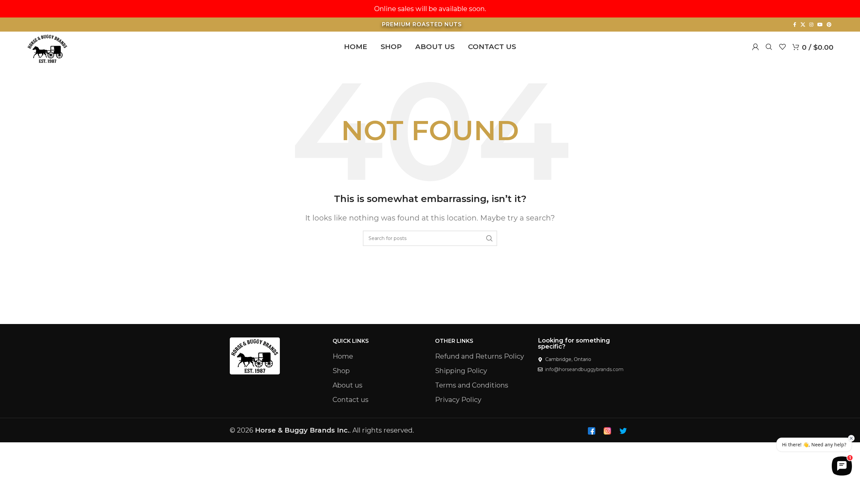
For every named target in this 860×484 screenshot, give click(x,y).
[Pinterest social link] (829, 24)
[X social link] (803, 24)
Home (343, 356)
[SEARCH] (489, 238)
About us (347, 385)
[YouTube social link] (820, 24)
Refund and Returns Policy (479, 356)
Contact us (351, 400)
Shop (341, 371)
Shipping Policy (461, 371)
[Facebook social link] (794, 24)
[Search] (769, 46)
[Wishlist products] (782, 46)
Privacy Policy (458, 400)
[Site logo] (48, 48)
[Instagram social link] (811, 24)
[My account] (755, 46)
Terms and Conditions (471, 385)
